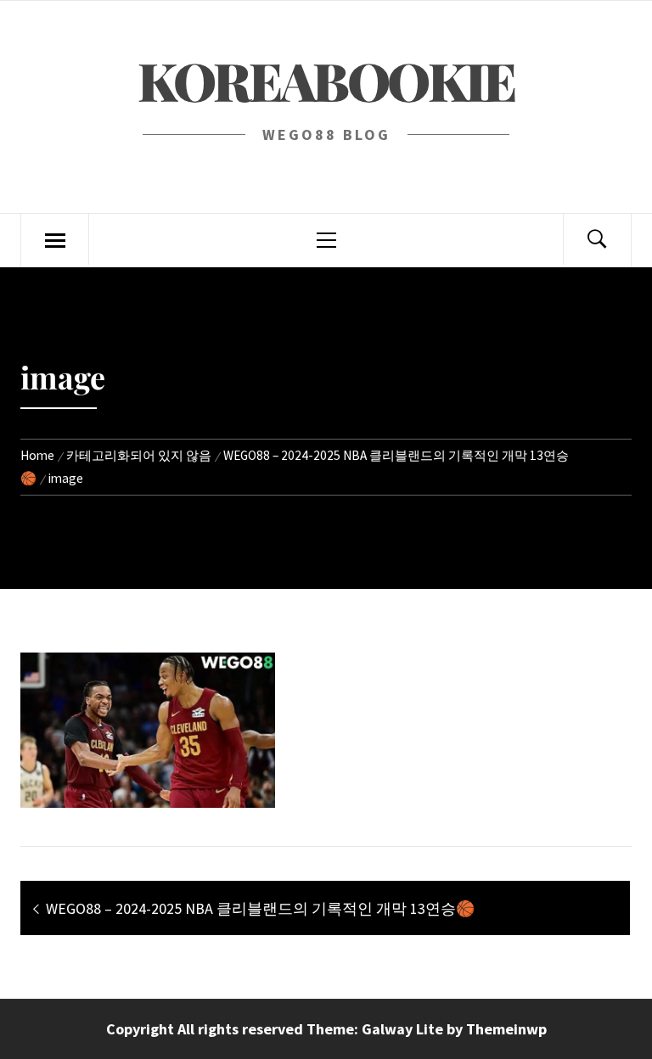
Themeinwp (506, 1029)
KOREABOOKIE (326, 80)
